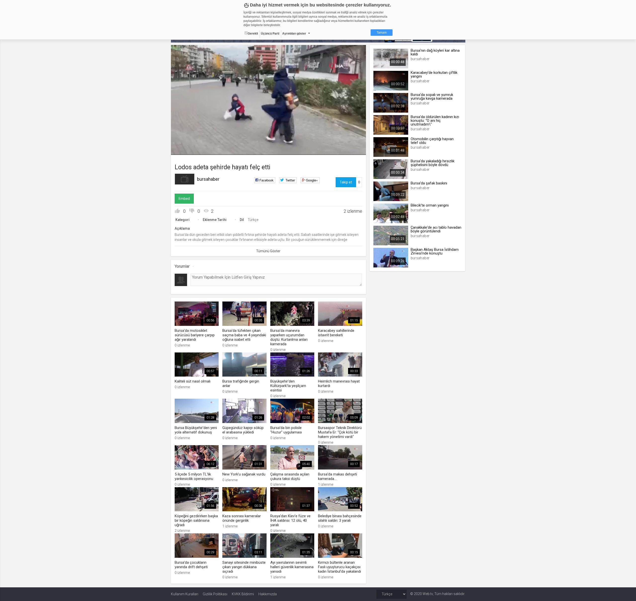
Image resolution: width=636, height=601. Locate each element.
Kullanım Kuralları (184, 594)
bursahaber (208, 179)
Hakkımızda (267, 594)
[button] (187, 149)
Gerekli (253, 33)
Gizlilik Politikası (215, 594)
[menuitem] (349, 149)
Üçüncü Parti (270, 33)
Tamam (382, 32)
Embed (184, 199)
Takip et (346, 182)
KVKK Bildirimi (243, 594)
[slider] (268, 140)
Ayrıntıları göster (294, 33)
